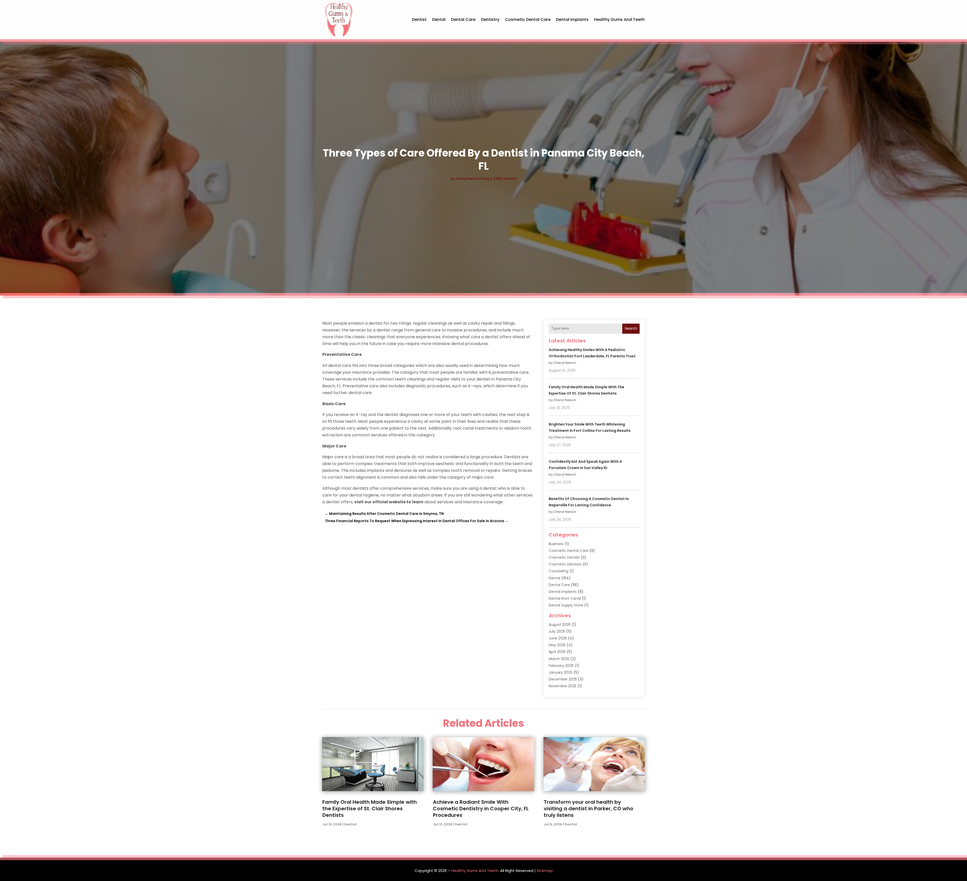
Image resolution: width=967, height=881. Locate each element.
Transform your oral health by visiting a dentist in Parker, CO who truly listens (588, 808)
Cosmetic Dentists (565, 564)
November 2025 (562, 685)
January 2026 (560, 672)
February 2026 (561, 665)
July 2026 (557, 631)
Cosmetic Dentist (564, 557)
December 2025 (563, 679)
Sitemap (545, 870)
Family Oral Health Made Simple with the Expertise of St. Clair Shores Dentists (369, 808)
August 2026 (560, 624)
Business (556, 543)
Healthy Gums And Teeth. (475, 870)
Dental (438, 19)
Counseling (558, 570)
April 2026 (557, 651)
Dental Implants (572, 19)
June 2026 (558, 638)
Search (631, 328)
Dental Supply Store (566, 605)
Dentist (419, 19)
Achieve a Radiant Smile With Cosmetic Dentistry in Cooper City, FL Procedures (481, 808)
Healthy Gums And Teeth (619, 19)
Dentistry (490, 19)
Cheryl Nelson (468, 178)
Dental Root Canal (565, 598)
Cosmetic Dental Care (527, 19)
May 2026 (557, 644)
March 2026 (559, 658)
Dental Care (463, 19)
